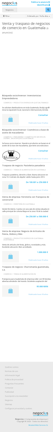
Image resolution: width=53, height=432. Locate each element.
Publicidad (9, 392)
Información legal (12, 375)
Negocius (28, 414)
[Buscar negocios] (48, 9)
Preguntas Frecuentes (14, 384)
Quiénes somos (12, 367)
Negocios (10, 10)
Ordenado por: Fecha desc (38, 16)
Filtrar (7, 16)
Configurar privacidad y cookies (18, 408)
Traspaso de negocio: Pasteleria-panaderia (23, 165)
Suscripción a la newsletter (16, 396)
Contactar (9, 388)
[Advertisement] (26, 63)
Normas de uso (11, 371)
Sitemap (8, 404)
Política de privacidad (14, 379)
